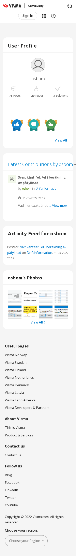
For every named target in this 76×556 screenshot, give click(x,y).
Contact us (13, 455)
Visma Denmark (17, 385)
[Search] (70, 6)
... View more (58, 205)
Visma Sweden (16, 362)
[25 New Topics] (33, 124)
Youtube (11, 505)
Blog (8, 475)
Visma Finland (15, 370)
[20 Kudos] (50, 124)
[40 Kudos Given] (16, 124)
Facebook (12, 482)
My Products (44, 15)
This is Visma (15, 427)
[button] (14, 296)
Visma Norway (16, 355)
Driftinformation (46, 188)
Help (53, 15)
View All (61, 140)
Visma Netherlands (19, 377)
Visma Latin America (20, 400)
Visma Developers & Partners (27, 407)
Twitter (10, 497)
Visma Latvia (14, 392)
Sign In (27, 15)
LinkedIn (11, 490)
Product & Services (19, 435)
